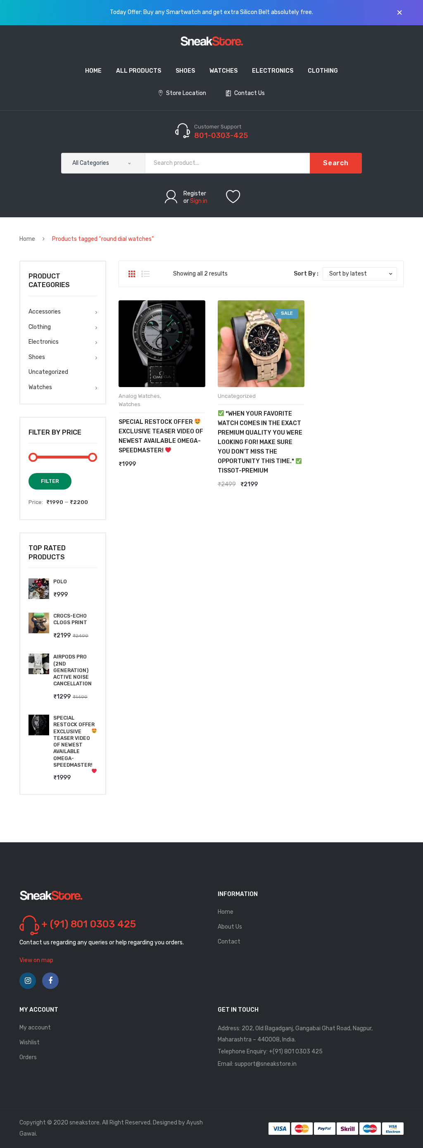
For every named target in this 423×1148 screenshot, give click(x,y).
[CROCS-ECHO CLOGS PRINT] (39, 623)
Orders (28, 1057)
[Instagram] (27, 980)
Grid (131, 273)
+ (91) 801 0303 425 (88, 924)
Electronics (44, 341)
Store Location (185, 93)
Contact (229, 941)
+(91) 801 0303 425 (296, 1051)
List (145, 273)
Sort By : (306, 273)
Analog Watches (139, 396)
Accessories (45, 311)
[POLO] (39, 588)
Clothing (40, 326)
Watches (129, 404)
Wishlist (29, 1042)
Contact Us (249, 93)
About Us (230, 926)
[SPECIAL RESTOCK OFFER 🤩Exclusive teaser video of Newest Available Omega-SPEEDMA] (39, 725)
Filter (50, 481)
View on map (36, 960)
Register (194, 193)
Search (336, 163)
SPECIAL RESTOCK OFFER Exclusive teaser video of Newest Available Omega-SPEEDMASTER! (161, 436)
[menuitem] (93, 71)
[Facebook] (50, 980)
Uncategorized (237, 396)
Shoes (37, 357)
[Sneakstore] (211, 40)
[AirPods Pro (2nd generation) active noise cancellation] (39, 664)
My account (35, 1027)
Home (27, 238)
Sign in (198, 200)
